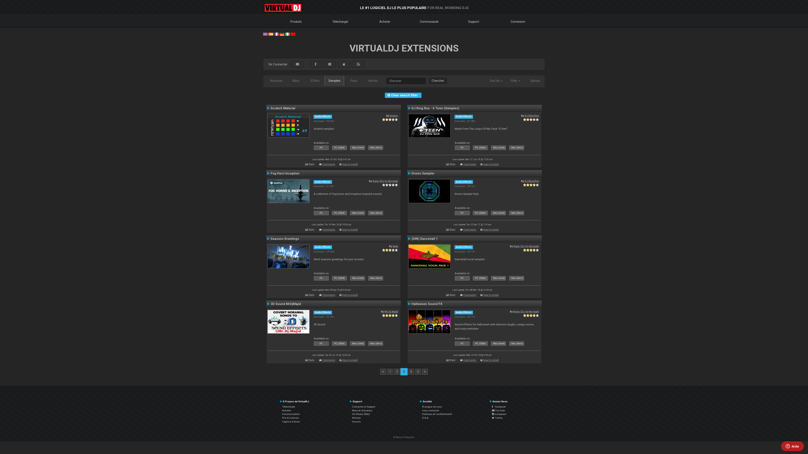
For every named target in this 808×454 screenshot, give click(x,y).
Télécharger (340, 21)
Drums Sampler (423, 173)
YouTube (499, 410)
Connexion (518, 21)
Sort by (495, 81)
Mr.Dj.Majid (391, 311)
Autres (373, 81)
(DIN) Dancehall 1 (425, 239)
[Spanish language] (270, 34)
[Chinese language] (293, 34)
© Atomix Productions (404, 437)
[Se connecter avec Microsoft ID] (329, 64)
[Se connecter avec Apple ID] (344, 64)
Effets (315, 81)
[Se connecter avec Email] (297, 64)
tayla (395, 246)
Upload (535, 81)
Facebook (499, 406)
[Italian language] (287, 34)
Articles (356, 417)
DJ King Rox (532, 115)
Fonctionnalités (291, 414)
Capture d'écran (291, 421)
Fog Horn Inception (285, 173)
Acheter (384, 21)
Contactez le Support (363, 406)
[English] (265, 34)
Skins (295, 81)
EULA (425, 417)
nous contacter (430, 410)
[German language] (282, 34)
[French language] (276, 34)
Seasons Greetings (285, 239)
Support (473, 21)
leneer (394, 115)
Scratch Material (283, 108)
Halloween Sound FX (427, 304)
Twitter (498, 417)
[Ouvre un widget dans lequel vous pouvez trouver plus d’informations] (792, 446)
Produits (296, 21)
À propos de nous (432, 406)
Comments (328, 164)
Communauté (429, 21)
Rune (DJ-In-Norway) (385, 181)
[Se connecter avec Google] (358, 64)
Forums (356, 421)
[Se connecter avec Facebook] (316, 64)
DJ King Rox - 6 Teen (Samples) (435, 108)
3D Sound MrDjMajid (286, 304)
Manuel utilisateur (362, 410)
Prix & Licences (290, 417)
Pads (353, 81)
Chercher (438, 81)
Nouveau (276, 81)
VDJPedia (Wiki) (361, 414)
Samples (334, 81)
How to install (350, 164)
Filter (514, 81)
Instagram (500, 414)
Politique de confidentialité (437, 414)
